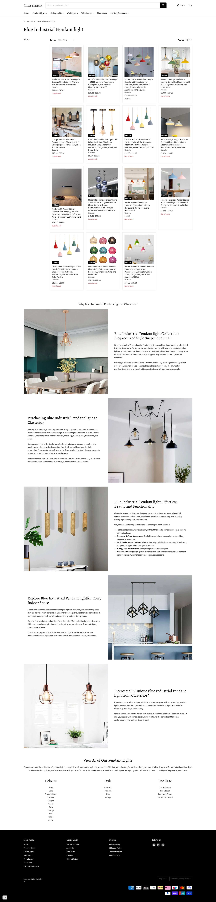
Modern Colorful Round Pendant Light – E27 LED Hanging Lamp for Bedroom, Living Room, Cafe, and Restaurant (102, 270)
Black (51, 787)
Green (51, 803)
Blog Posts (70, 851)
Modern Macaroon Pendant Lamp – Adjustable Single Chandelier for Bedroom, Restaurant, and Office (175, 203)
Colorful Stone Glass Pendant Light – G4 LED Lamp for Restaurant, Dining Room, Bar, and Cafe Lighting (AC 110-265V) (103, 83)
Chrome (51, 797)
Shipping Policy (115, 848)
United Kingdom (180, 878)
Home (26, 13)
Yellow (51, 820)
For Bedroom (165, 787)
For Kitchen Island (165, 797)
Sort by (53, 40)
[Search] (163, 5)
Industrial (108, 787)
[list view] (190, 40)
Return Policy (114, 855)
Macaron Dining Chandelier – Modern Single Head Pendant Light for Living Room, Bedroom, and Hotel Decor (175, 83)
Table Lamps (86, 13)
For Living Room (165, 794)
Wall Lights (72, 13)
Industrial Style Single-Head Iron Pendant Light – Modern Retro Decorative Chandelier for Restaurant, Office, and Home (174, 143)
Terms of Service (115, 851)
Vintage (108, 797)
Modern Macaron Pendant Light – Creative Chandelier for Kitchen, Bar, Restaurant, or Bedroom (66, 82)
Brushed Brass (51, 794)
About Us (70, 848)
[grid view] (187, 40)
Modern (108, 790)
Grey (51, 807)
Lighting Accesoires (118, 13)
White (50, 817)
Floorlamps (102, 13)
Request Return (72, 859)
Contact (69, 855)
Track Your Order (72, 844)
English (162, 878)
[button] (4, 897)
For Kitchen (165, 790)
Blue (51, 790)
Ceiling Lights (56, 13)
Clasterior (55, 87)
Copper (51, 800)
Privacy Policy (114, 844)
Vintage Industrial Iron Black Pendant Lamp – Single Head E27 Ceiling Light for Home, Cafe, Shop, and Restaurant (66, 143)
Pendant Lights (39, 13)
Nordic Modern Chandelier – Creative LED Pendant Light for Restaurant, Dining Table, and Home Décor (137, 206)
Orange (51, 810)
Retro (108, 794)
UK (25, 882)
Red (50, 813)
